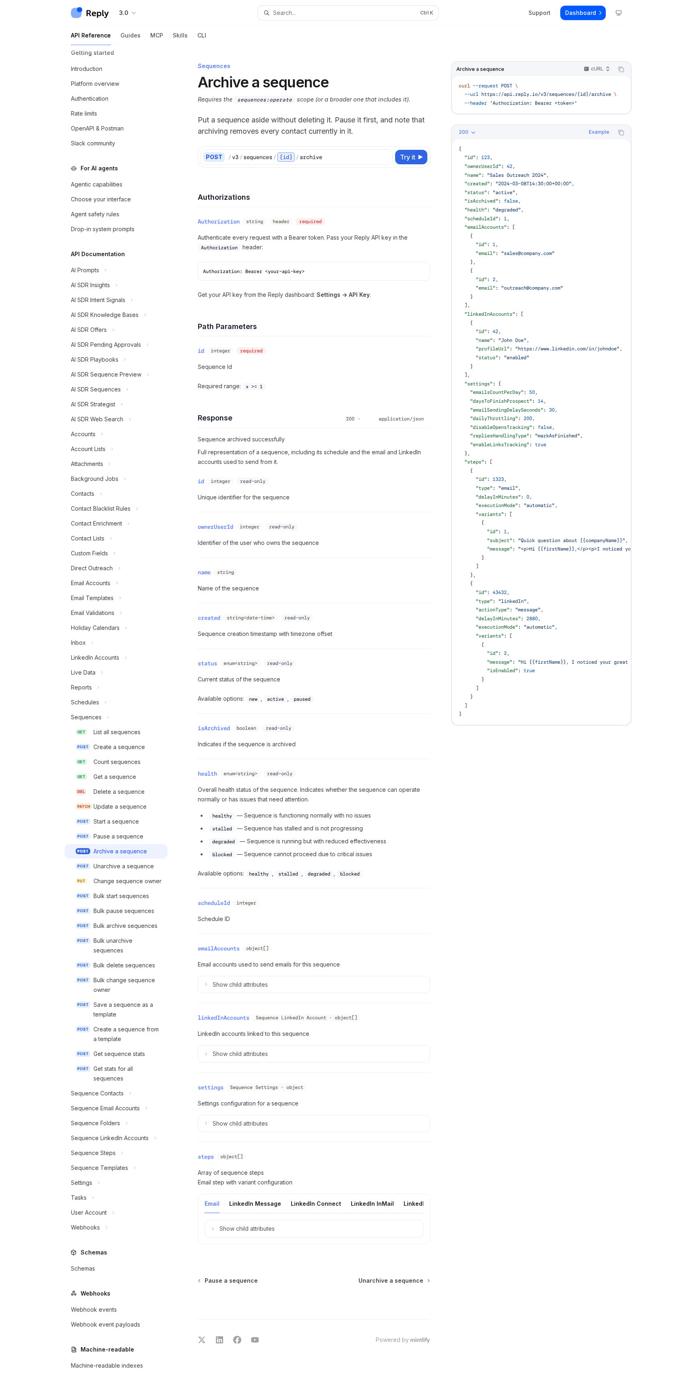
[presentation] (122, 717)
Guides (130, 35)
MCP (156, 35)
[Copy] (385, 157)
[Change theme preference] (618, 12)
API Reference (91, 35)
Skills (180, 35)
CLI (201, 35)
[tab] (212, 1203)
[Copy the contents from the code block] (621, 69)
